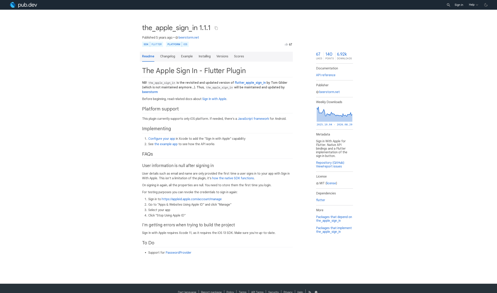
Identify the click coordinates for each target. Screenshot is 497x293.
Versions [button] (222, 56)
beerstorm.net (189, 38)
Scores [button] (239, 56)
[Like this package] (286, 44)
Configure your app (161, 139)
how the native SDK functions (233, 178)
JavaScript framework (253, 119)
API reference (325, 75)
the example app (166, 144)
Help (472, 4)
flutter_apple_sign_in (250, 83)
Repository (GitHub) (330, 163)
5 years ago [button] (164, 38)
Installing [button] (205, 56)
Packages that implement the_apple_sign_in (334, 230)
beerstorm (150, 92)
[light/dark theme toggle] (486, 5)
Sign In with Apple (214, 99)
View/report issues (329, 166)
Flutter (157, 44)
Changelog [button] (167, 56)
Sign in (459, 5)
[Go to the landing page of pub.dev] (23, 5)
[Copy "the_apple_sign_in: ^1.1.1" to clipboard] (216, 28)
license (331, 183)
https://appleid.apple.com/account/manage (192, 199)
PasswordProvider (178, 253)
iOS (185, 44)
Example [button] (187, 56)
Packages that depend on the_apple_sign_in (334, 219)
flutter (320, 200)
